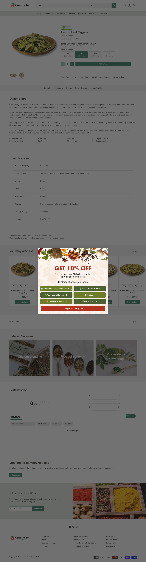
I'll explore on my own (73, 308)
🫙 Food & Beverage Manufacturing (56, 288)
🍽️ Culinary (89, 295)
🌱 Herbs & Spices (90, 301)
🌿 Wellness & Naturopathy (56, 295)
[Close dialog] (105, 251)
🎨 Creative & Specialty (56, 301)
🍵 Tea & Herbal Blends (89, 288)
